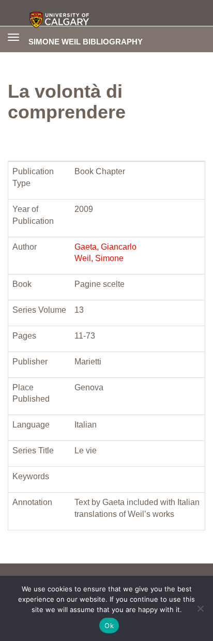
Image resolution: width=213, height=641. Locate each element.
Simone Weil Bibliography (85, 41)
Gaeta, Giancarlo (105, 246)
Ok (109, 625)
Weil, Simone (99, 258)
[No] (200, 608)
